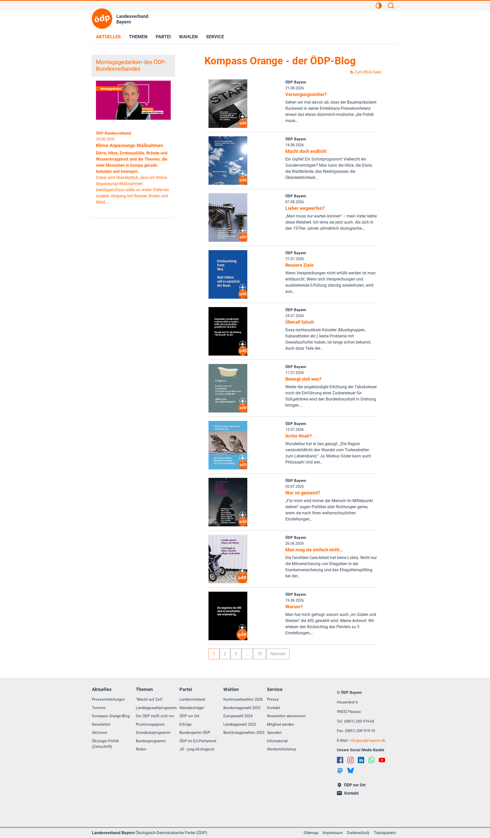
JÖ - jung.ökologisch (196, 749)
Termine (99, 708)
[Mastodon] (340, 771)
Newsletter (101, 724)
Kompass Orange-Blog (111, 716)
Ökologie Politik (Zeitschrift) (105, 744)
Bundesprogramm (151, 741)
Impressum (333, 832)
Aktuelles (108, 36)
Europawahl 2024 (237, 716)
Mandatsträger (191, 708)
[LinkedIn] (361, 760)
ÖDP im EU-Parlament (197, 741)
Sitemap (310, 832)
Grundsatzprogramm (153, 732)
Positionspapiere (150, 724)
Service (215, 36)
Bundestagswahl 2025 (241, 708)
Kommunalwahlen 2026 (243, 699)
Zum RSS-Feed (367, 72)
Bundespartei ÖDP (194, 732)
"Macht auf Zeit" (149, 699)
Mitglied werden (280, 724)
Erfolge (185, 724)
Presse (273, 699)
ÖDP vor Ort (189, 716)
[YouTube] (382, 760)
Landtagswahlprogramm (156, 708)
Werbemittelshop (281, 749)
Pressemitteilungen (108, 699)
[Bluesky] (350, 770)
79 (259, 653)
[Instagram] (350, 760)
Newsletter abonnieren (286, 716)
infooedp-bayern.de (367, 740)
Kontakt (273, 708)
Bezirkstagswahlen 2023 (243, 732)
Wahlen (188, 36)
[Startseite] (102, 18)
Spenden (274, 732)
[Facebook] (340, 760)
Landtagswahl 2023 (239, 724)
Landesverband (192, 699)
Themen (138, 36)
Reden (141, 749)
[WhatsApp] (371, 760)
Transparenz (385, 832)
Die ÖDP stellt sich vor (155, 716)
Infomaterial (277, 741)
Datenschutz (358, 832)
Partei (163, 36)
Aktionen (99, 732)
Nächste (278, 653)
